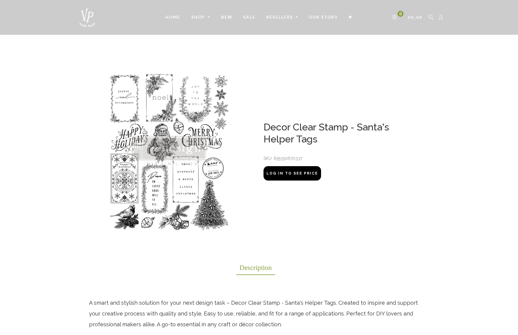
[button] (350, 17)
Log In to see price (292, 173)
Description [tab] (256, 267)
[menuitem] (173, 17)
